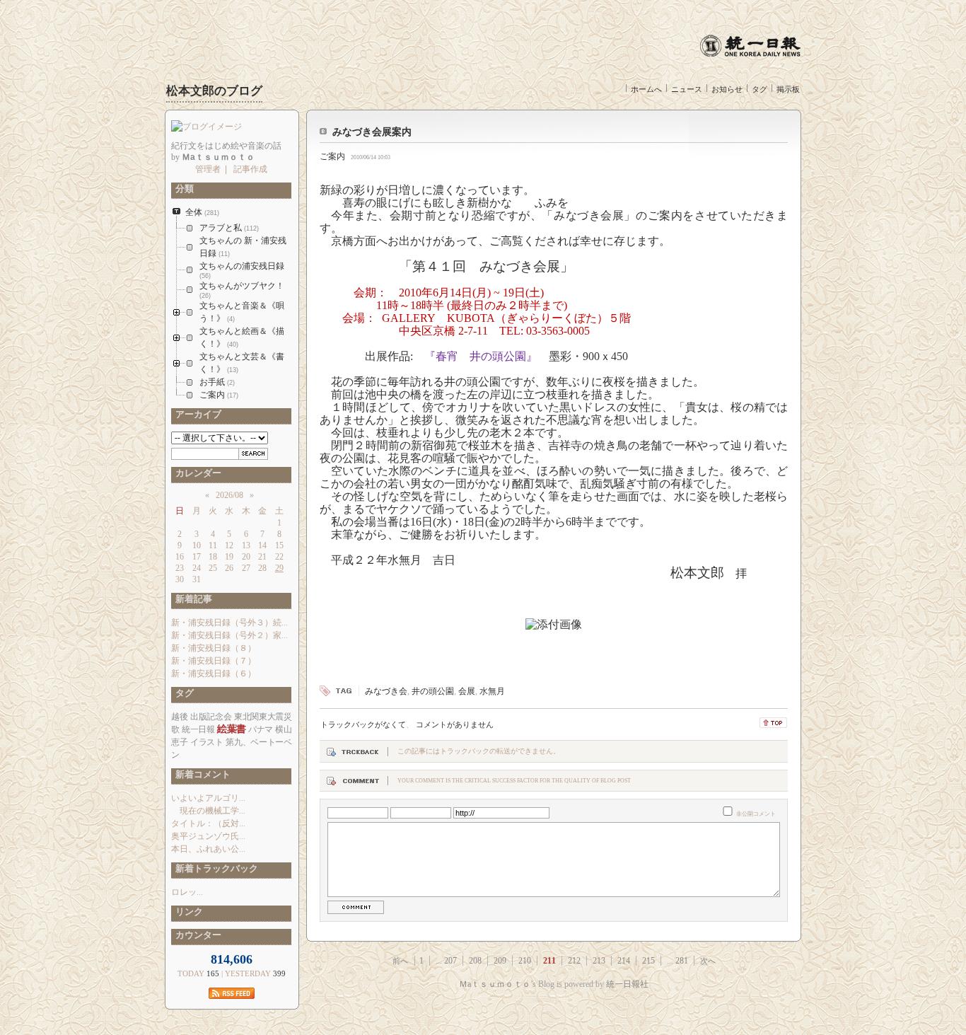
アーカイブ (196, 414)
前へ (400, 960)
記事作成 (250, 169)
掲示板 (788, 89)
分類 (182, 188)
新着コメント (201, 774)
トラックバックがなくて (363, 724)
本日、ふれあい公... (208, 849)
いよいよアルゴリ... (208, 798)
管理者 (208, 169)
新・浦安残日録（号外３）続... (229, 623)
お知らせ (727, 89)
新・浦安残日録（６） (213, 673)
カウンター (196, 935)
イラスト (206, 742)
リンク (187, 911)
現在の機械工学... (208, 811)
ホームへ (646, 89)
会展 (466, 691)
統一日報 (198, 729)
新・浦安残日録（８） (213, 648)
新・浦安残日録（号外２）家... (229, 635)
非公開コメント (756, 814)
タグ (759, 89)
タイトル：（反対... (208, 823)
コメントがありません (455, 724)
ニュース (686, 89)
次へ (708, 960)
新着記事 (191, 599)
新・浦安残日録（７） (213, 661)
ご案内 (332, 156)
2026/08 (229, 495)
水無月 (492, 691)
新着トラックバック (214, 868)
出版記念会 (210, 717)
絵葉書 (231, 729)
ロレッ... (187, 892)
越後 (179, 717)
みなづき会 (386, 691)
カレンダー (196, 473)
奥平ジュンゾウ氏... (208, 836)
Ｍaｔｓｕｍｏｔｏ (494, 984)
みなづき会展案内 (372, 132)
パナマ (260, 729)
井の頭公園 (433, 691)
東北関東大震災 (262, 717)
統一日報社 (627, 984)
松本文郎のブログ (214, 91)
